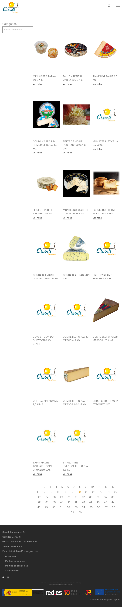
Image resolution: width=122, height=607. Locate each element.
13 (113, 487)
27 (47, 497)
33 (90, 497)
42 (76, 502)
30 (69, 497)
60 (80, 512)
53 (76, 507)
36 (112, 497)
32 (83, 497)
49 (46, 507)
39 (54, 502)
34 (98, 497)
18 (65, 492)
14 (36, 492)
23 (100, 492)
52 (68, 507)
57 (106, 507)
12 (106, 487)
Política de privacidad (16, 565)
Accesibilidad (12, 570)
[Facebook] (3, 577)
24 (108, 492)
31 (76, 497)
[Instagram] (8, 577)
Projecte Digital (112, 599)
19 (72, 492)
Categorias (9, 24)
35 (105, 497)
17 (58, 492)
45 (98, 502)
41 (69, 502)
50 (53, 507)
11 (99, 487)
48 (38, 507)
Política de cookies (15, 561)
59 (72, 512)
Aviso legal (11, 556)
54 (83, 507)
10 (92, 487)
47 (113, 502)
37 (39, 502)
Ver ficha (37, 84)
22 (93, 492)
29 (61, 497)
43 (83, 502)
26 (39, 497)
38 (46, 502)
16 (51, 492)
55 (91, 507)
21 (86, 492)
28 (54, 497)
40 (61, 502)
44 (90, 502)
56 (98, 507)
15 (43, 492)
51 (61, 507)
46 (105, 502)
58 (113, 507)
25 (115, 492)
